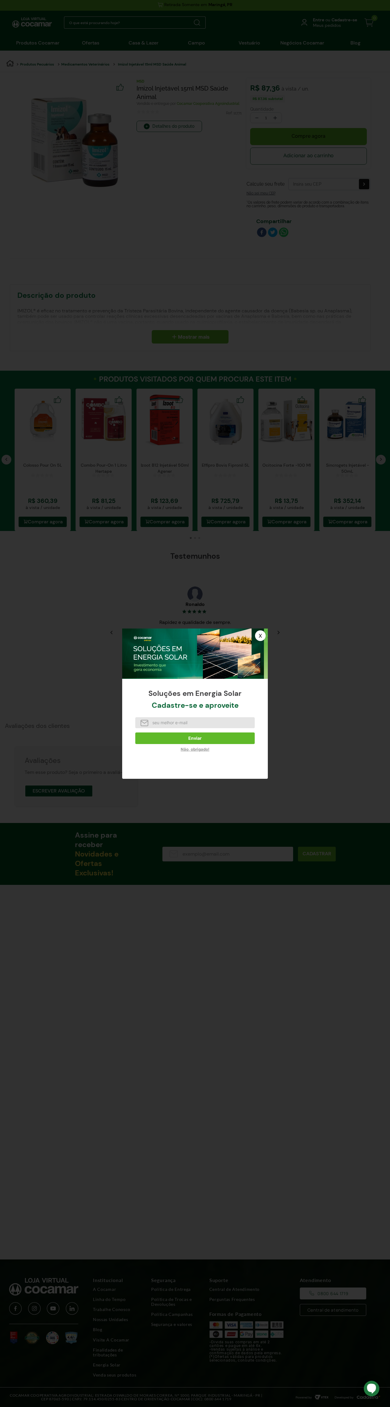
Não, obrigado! (195, 749)
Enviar (195, 738)
